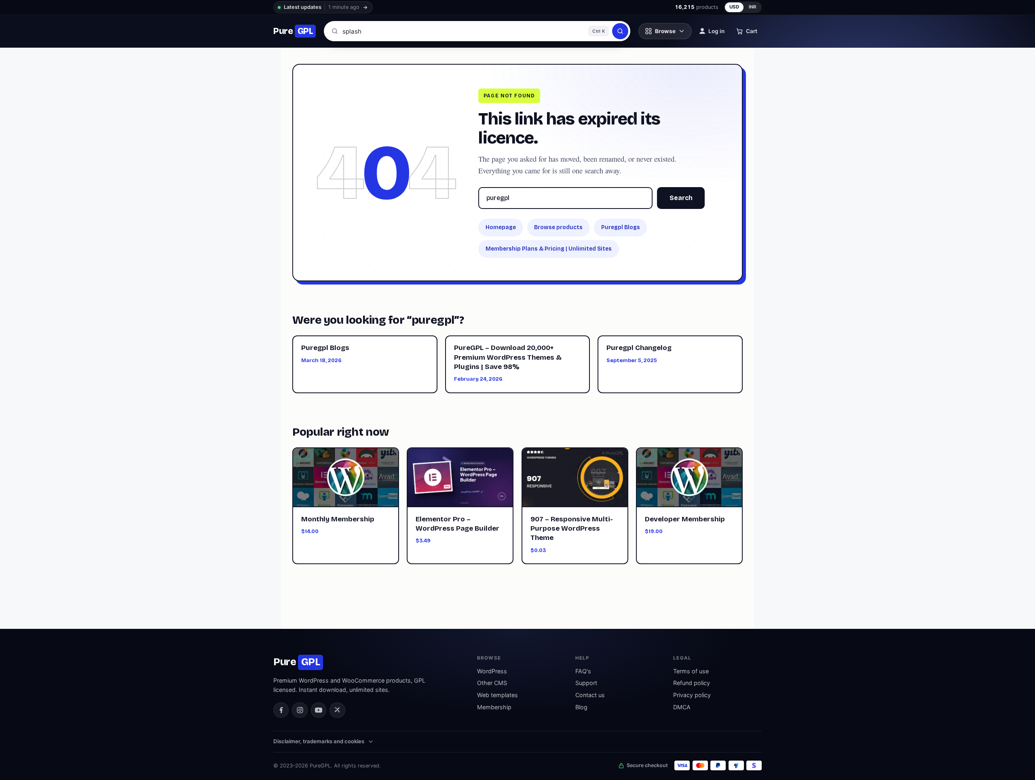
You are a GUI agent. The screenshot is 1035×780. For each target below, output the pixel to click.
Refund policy (691, 682)
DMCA (682, 707)
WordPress (492, 671)
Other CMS (492, 682)
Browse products (558, 227)
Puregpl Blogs (620, 227)
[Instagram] (299, 710)
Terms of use (691, 671)
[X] (337, 710)
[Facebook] (281, 710)
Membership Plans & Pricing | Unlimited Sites (549, 248)
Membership (494, 707)
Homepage (501, 227)
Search (681, 198)
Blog (581, 707)
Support (586, 682)
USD (734, 7)
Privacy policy (692, 694)
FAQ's (583, 671)
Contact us (590, 694)
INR (753, 7)
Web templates (497, 694)
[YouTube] (318, 710)
